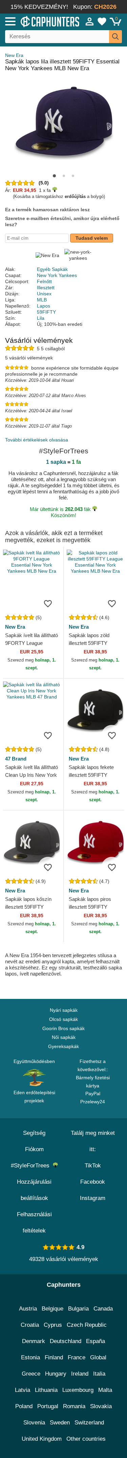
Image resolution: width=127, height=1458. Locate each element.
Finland (54, 1357)
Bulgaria (78, 1308)
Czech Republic (87, 1325)
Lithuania (46, 1390)
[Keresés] (115, 36)
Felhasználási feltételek (34, 1222)
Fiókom (34, 1149)
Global (98, 1357)
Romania (74, 1406)
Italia (99, 1374)
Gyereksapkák (63, 1046)
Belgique (52, 1308)
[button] (54, 175)
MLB (42, 299)
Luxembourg (77, 1390)
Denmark (33, 1341)
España (95, 1341)
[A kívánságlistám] (102, 21)
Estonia (30, 1357)
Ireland (79, 1374)
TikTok (93, 1165)
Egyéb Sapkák (52, 269)
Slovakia (101, 1406)
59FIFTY (46, 312)
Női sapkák (64, 1037)
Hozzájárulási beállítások (34, 1190)
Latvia (22, 1390)
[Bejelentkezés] (90, 21)
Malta (105, 1390)
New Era (14, 55)
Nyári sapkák (64, 1010)
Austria (28, 1308)
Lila (40, 318)
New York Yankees (57, 275)
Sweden (60, 1422)
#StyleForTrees (32, 1165)
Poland (24, 1406)
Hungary (55, 1374)
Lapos (43, 306)
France (76, 1357)
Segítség (34, 1133)
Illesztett (46, 287)
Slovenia (34, 1422)
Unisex (44, 293)
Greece (31, 1374)
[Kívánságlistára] (48, 603)
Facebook (92, 1182)
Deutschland (65, 1341)
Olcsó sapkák (63, 1019)
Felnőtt (44, 281)
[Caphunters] (37, 21)
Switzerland (89, 1422)
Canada (103, 1308)
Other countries (86, 1439)
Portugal (47, 1406)
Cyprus (53, 1325)
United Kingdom (42, 1439)
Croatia (30, 1325)
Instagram (92, 1198)
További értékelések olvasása (36, 439)
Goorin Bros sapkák (63, 1028)
